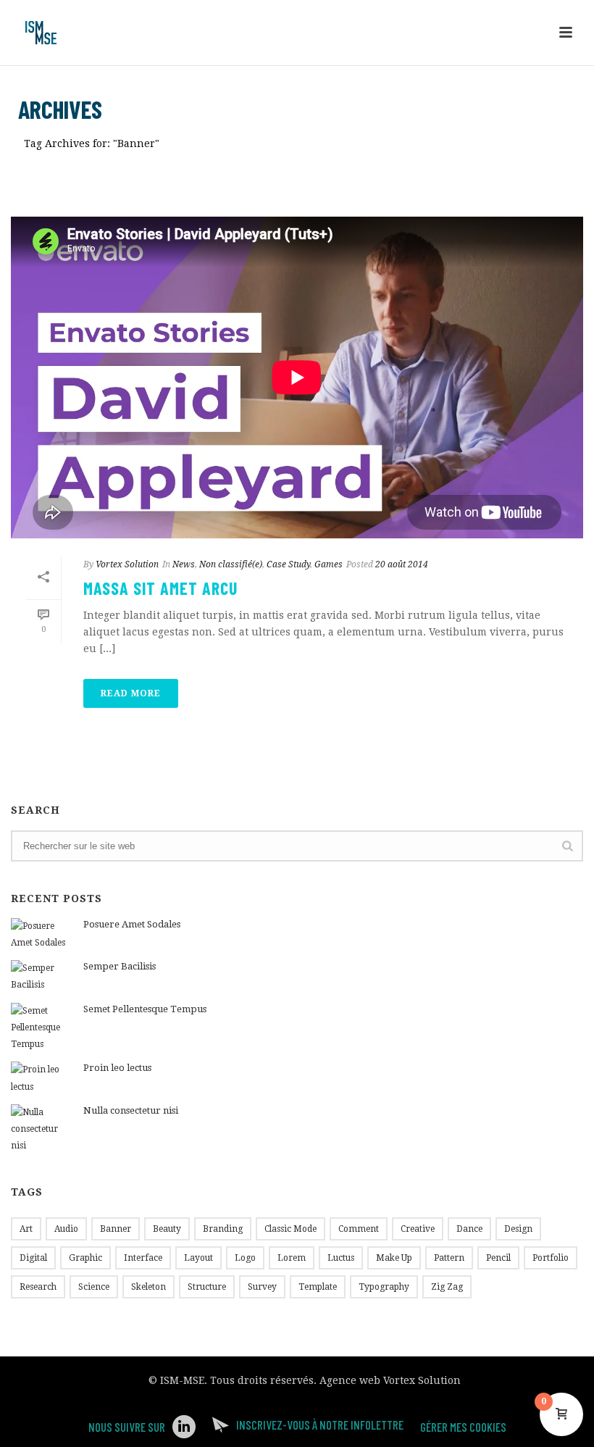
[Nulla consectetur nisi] (40, 1129)
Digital (33, 1258)
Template (317, 1287)
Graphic (85, 1258)
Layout (198, 1258)
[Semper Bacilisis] (40, 976)
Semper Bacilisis (119, 966)
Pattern (449, 1258)
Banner (115, 1229)
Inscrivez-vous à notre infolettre (319, 1424)
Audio (66, 1229)
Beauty (167, 1229)
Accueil (496, 171)
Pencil (498, 1258)
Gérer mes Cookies (463, 1427)
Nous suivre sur (126, 1427)
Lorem (291, 1258)
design (518, 1229)
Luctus (340, 1258)
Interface (143, 1258)
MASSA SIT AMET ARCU (160, 588)
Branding (223, 1229)
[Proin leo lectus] (40, 1078)
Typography (384, 1287)
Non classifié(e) (230, 564)
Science (93, 1287)
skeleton (148, 1287)
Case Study (288, 564)
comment (358, 1229)
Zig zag (447, 1287)
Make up (394, 1258)
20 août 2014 (401, 564)
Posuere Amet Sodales (131, 924)
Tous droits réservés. (263, 1380)
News (183, 564)
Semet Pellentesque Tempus (144, 1009)
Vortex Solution (127, 564)
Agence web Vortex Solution (390, 1380)
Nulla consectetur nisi (130, 1110)
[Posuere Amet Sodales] (40, 934)
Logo (245, 1258)
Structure (207, 1287)
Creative (418, 1229)
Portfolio (550, 1258)
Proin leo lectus (117, 1067)
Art (26, 1229)
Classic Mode (290, 1229)
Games (328, 564)
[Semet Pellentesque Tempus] (40, 1028)
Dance (469, 1229)
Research (38, 1287)
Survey (262, 1287)
